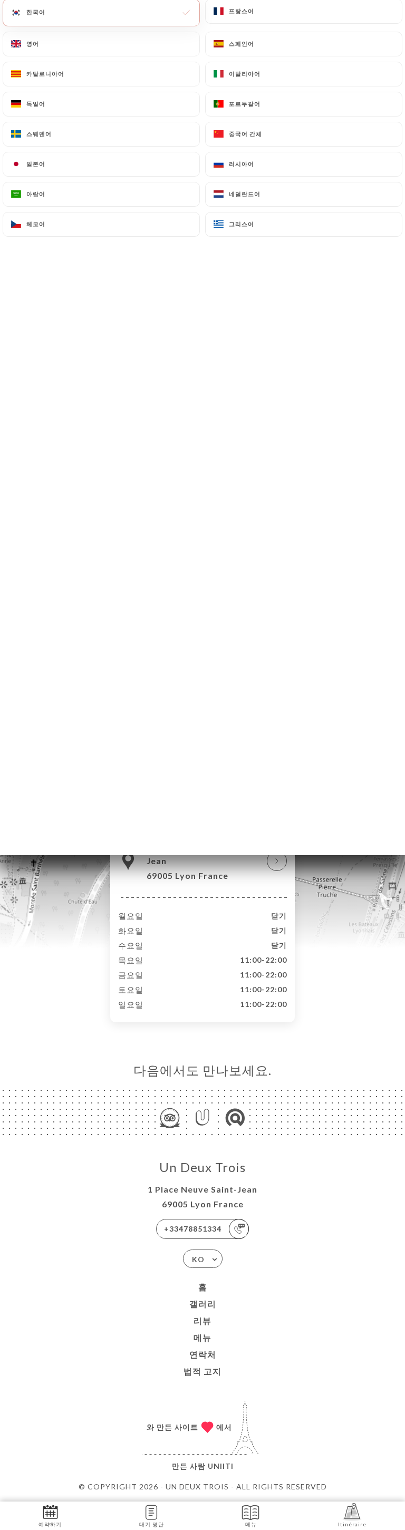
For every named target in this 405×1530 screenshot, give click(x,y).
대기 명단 (151, 1524)
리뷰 (202, 1320)
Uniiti (221, 1465)
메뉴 (202, 1337)
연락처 (202, 1354)
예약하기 (50, 1524)
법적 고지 (202, 1371)
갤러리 (202, 1304)
